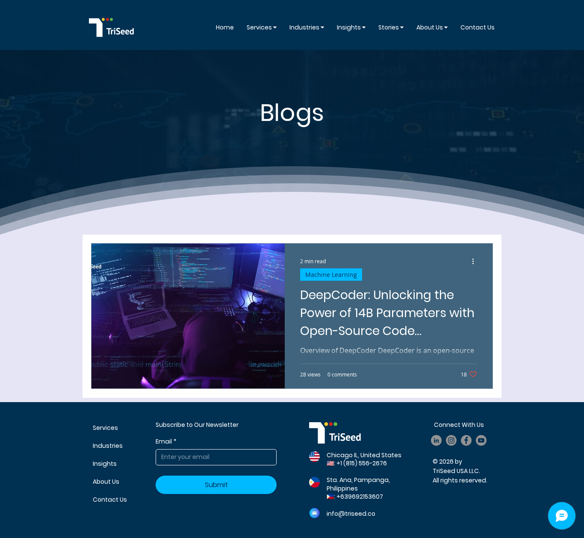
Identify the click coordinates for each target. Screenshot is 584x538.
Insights (105, 463)
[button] (351, 27)
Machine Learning (331, 274)
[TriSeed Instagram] (451, 440)
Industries (108, 445)
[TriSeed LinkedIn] (436, 440)
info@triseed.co (351, 513)
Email (166, 442)
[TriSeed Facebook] (466, 440)
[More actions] (476, 261)
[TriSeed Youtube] (481, 440)
